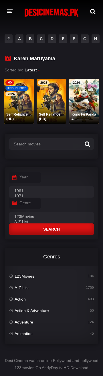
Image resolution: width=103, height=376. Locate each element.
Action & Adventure (32, 310)
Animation (24, 333)
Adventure (24, 322)
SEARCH (51, 229)
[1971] (51, 196)
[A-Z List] (51, 222)
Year (23, 177)
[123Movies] (51, 216)
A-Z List (22, 287)
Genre (25, 202)
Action (20, 299)
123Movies (24, 276)
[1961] (51, 191)
